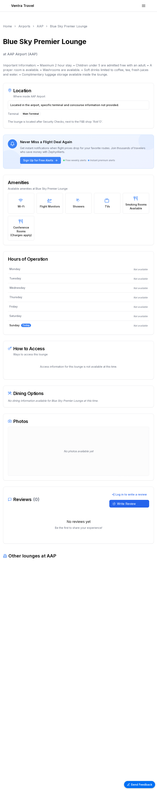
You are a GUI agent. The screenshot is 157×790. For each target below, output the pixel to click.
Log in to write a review (131, 494)
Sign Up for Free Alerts (38, 160)
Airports (24, 26)
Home (7, 26)
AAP (40, 26)
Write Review (126, 504)
